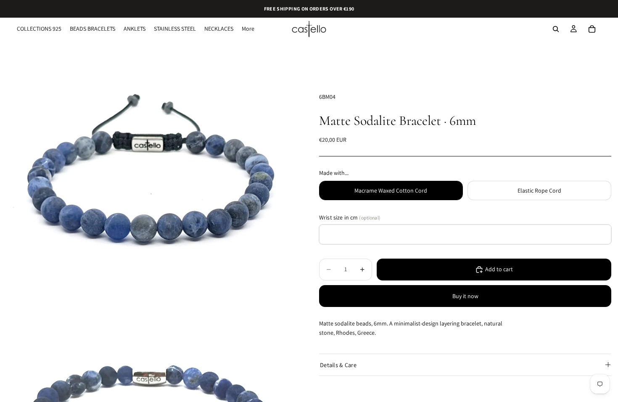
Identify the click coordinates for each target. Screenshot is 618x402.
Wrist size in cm (349, 217)
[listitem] (248, 29)
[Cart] (592, 29)
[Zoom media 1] (149, 186)
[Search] (556, 29)
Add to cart (499, 269)
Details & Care (338, 365)
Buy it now (465, 296)
